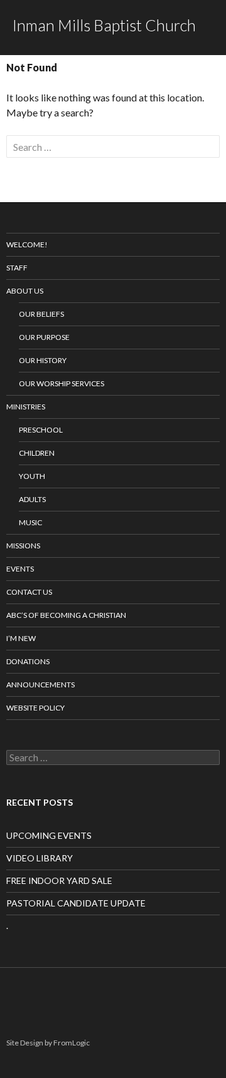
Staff (17, 267)
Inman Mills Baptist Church (104, 25)
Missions (23, 545)
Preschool (41, 429)
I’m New (21, 638)
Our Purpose (44, 337)
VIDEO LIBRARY (39, 858)
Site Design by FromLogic (48, 1042)
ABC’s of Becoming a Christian (66, 615)
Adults (32, 499)
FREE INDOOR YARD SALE (59, 880)
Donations (28, 661)
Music (30, 522)
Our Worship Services (61, 383)
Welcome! (27, 244)
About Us (24, 290)
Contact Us (29, 592)
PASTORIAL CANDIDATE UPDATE (76, 903)
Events (20, 568)
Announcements (40, 684)
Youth (32, 476)
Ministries (25, 406)
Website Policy (35, 707)
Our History (43, 360)
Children (37, 453)
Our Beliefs (41, 314)
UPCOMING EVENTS (49, 835)
